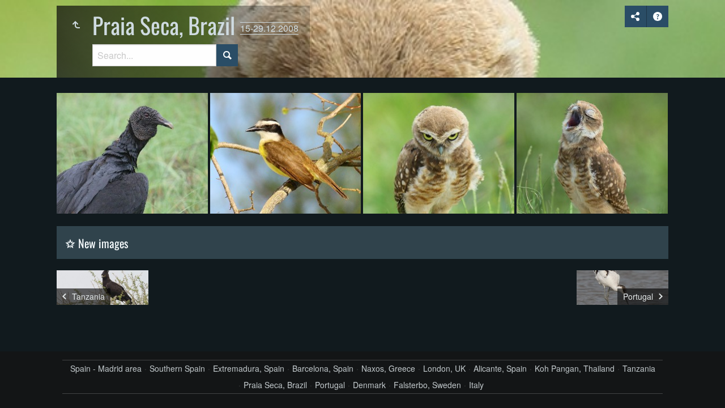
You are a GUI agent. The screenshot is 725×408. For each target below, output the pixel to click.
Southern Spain (177, 368)
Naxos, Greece (388, 368)
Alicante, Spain (500, 368)
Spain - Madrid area (106, 368)
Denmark (369, 385)
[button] (22, 385)
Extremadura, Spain (248, 368)
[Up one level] (76, 25)
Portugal (330, 385)
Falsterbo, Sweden (427, 385)
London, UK (444, 368)
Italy (476, 385)
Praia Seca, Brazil (275, 385)
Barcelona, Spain (322, 368)
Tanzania (638, 368)
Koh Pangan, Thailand (575, 368)
